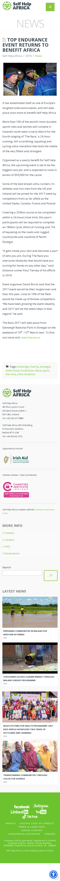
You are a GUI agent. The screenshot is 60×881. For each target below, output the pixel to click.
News (38, 56)
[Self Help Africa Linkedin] (19, 811)
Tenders (50, 833)
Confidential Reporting (24, 833)
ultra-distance (26, 374)
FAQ (7, 546)
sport (46, 370)
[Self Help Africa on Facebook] (21, 806)
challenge (22, 366)
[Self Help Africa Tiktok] (30, 816)
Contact (9, 533)
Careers (9, 539)
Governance (12, 553)
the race (11, 374)
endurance (12, 370)
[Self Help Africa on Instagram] (41, 806)
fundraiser (27, 370)
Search (6, 567)
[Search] (51, 575)
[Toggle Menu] (50, 7)
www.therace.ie (30, 337)
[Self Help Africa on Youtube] (41, 811)
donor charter (31, 830)
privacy (11, 823)
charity (34, 366)
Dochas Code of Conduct (37, 823)
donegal (45, 366)
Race (38, 370)
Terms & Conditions (31, 826)
